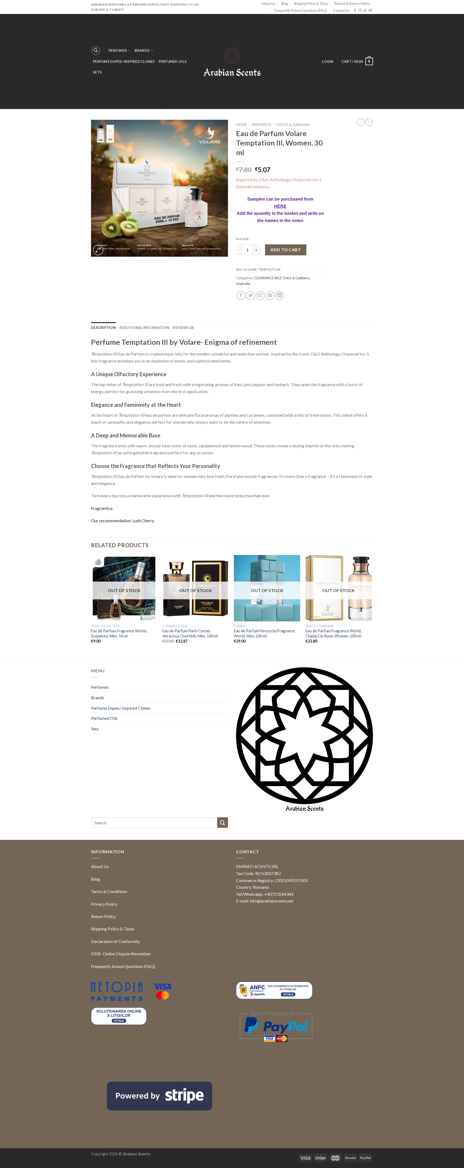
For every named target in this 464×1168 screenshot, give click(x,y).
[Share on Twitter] (250, 295)
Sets (97, 72)
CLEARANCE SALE (268, 278)
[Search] (96, 50)
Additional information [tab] (144, 327)
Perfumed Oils (173, 61)
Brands (142, 50)
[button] (451, 1153)
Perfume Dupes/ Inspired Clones (124, 61)
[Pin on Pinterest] (270, 295)
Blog (284, 3)
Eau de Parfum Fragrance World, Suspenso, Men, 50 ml (119, 633)
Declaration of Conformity (115, 941)
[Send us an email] (370, 10)
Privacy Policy (104, 903)
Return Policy (103, 916)
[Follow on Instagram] (360, 10)
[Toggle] (226, 687)
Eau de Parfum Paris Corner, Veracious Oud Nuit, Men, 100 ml (190, 633)
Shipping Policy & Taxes (311, 3)
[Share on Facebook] (241, 295)
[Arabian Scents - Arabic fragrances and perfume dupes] (232, 62)
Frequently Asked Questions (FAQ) (300, 10)
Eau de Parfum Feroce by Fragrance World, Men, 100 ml (264, 633)
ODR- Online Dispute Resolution (121, 953)
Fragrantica (102, 508)
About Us (268, 3)
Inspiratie (261, 124)
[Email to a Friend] (260, 295)
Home (241, 124)
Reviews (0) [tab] (183, 327)
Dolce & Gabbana (293, 124)
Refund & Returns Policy (352, 3)
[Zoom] (98, 250)
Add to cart (285, 249)
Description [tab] (103, 327)
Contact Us (341, 10)
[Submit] (222, 822)
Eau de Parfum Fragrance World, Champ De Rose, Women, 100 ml (333, 633)
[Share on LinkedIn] (279, 295)
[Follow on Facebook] (355, 10)
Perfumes (117, 50)
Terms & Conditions (109, 891)
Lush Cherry (143, 520)
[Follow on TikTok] (365, 10)
